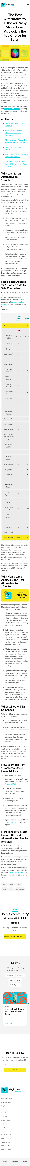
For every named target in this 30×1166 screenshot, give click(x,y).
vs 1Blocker (4, 1124)
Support (5, 1161)
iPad (14, 784)
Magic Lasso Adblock (18, 872)
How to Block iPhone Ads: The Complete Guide (14, 1011)
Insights (3, 1106)
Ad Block (12, 884)
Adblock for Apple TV (6, 1149)
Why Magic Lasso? (6, 1102)
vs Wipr (3, 1127)
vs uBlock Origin (5, 1120)
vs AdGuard (4, 1116)
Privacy (4, 889)
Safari (11, 889)
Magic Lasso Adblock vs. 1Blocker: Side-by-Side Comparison (13, 133)
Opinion (18, 980)
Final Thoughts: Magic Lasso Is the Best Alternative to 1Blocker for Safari (16, 164)
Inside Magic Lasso (15, 985)
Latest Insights (10, 975)
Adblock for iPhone (6, 1138)
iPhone (7, 784)
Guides (4, 884)
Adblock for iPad (5, 1142)
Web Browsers (20, 889)
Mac (26, 782)
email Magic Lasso (11, 822)
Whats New (20, 975)
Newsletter (15, 1161)
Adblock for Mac (5, 1146)
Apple (19, 884)
